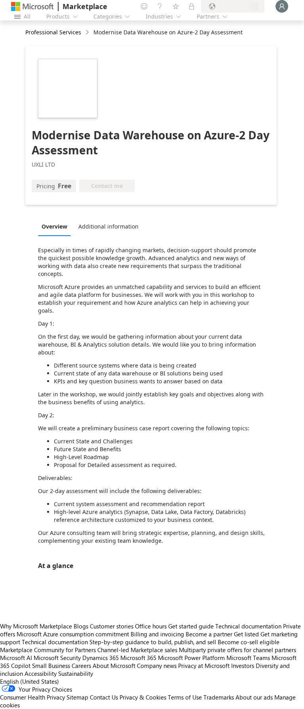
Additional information (108, 226)
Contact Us (104, 697)
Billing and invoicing (157, 634)
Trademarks (218, 697)
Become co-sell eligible (248, 642)
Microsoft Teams (248, 658)
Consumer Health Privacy (32, 697)
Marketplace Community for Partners (48, 650)
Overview (54, 226)
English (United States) (29, 681)
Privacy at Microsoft (204, 666)
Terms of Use (185, 697)
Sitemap (77, 697)
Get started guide (191, 626)
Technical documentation (248, 626)
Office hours (151, 626)
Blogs (81, 626)
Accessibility (41, 673)
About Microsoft (114, 666)
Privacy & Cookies (143, 697)
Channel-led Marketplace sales (137, 650)
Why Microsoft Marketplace (36, 626)
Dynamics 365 (100, 658)
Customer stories (111, 626)
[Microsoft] (32, 6)
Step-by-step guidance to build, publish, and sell (152, 642)
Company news (157, 666)
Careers (81, 666)
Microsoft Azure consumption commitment (74, 634)
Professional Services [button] (53, 32)
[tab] (56, 226)
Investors (242, 666)
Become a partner (209, 634)
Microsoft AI (16, 658)
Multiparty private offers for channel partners (237, 650)
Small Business (51, 666)
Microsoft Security (57, 658)
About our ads (254, 697)
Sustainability (75, 673)
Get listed (246, 634)
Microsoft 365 (138, 658)
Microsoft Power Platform (191, 658)
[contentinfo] (88, 33)
